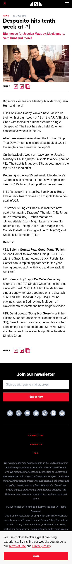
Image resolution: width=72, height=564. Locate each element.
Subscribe (36, 396)
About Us (36, 444)
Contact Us (36, 436)
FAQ (36, 453)
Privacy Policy (41, 546)
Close (36, 556)
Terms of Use (17, 546)
